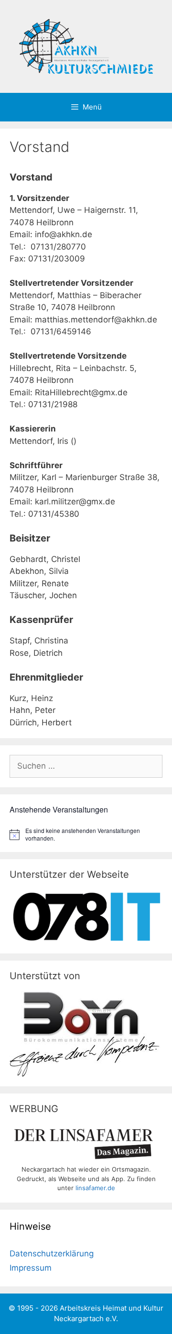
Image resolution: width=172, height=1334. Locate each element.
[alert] (86, 835)
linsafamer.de (95, 1188)
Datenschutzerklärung (52, 1253)
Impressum (31, 1268)
